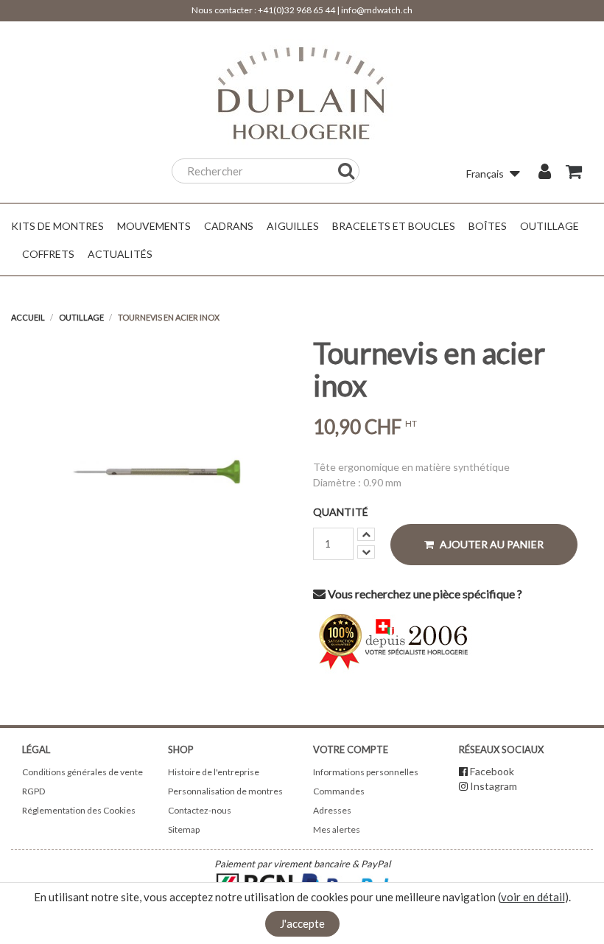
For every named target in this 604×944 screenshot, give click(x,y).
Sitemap (184, 829)
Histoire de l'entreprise (213, 771)
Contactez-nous (199, 810)
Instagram (493, 786)
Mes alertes (336, 829)
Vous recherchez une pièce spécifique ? (424, 594)
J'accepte (302, 923)
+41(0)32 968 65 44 (296, 9)
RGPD (33, 791)
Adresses (332, 810)
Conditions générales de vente (82, 771)
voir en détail (533, 896)
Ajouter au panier (491, 544)
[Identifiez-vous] (544, 173)
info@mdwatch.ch (376, 9)
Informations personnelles (365, 771)
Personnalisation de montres (225, 791)
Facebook (492, 771)
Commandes (339, 791)
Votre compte (350, 749)
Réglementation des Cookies (79, 810)
